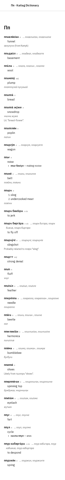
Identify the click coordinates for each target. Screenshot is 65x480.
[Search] (58, 5)
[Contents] (50, 5)
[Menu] (5, 5)
